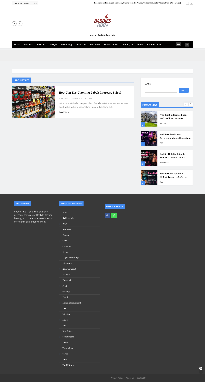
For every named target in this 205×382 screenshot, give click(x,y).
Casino (65, 235)
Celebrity (66, 246)
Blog (161, 143)
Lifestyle (53, 44)
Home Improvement (71, 303)
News (65, 320)
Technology (66, 44)
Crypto (65, 252)
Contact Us (152, 44)
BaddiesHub (164, 162)
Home (17, 44)
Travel (140, 44)
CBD (64, 240)
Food (64, 286)
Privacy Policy (117, 377)
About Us (130, 377)
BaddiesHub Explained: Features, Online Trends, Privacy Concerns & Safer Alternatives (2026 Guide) (137, 3)
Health (79, 44)
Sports (65, 342)
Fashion (40, 44)
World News (68, 365)
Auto (64, 212)
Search (148, 83)
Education (95, 44)
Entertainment (111, 44)
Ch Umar (64, 98)
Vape (64, 359)
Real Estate (67, 331)
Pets (64, 325)
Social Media (68, 336)
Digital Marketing (70, 257)
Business (28, 44)
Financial (66, 280)
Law (64, 308)
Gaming (126, 44)
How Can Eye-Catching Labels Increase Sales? (90, 93)
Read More (64, 112)
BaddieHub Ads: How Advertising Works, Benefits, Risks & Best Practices (174, 138)
